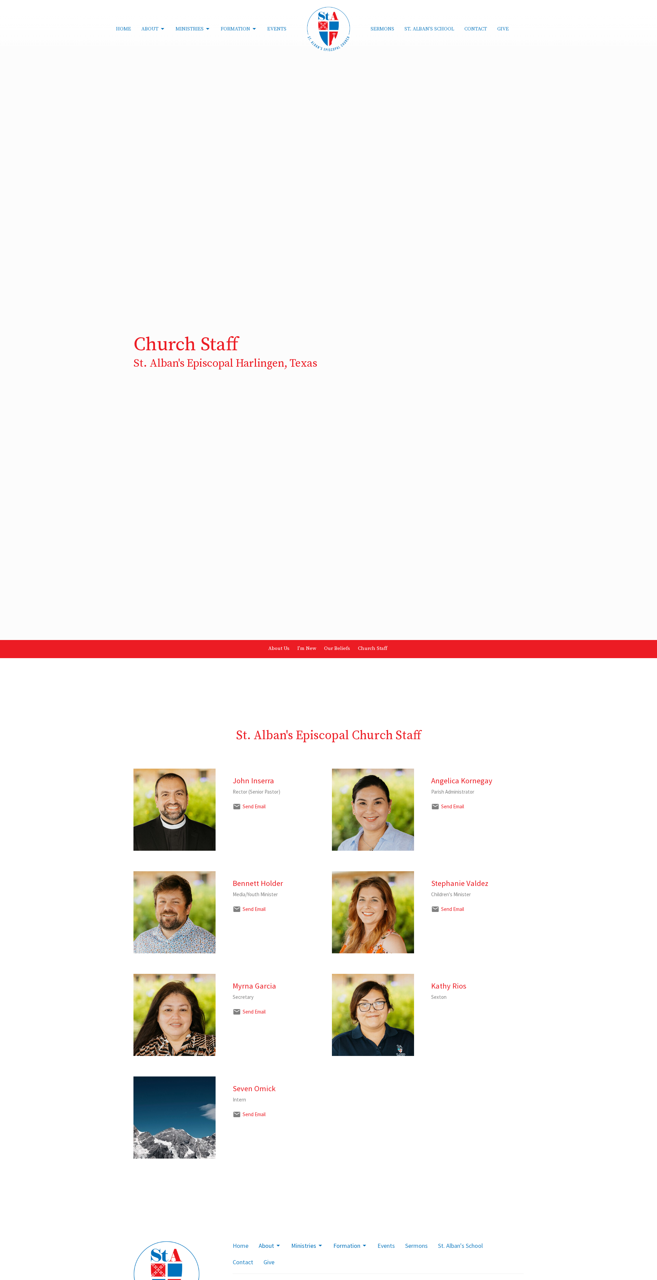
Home (123, 29)
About (149, 29)
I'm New (306, 648)
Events (276, 29)
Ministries (190, 29)
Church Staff (372, 648)
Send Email (254, 806)
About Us (278, 648)
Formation (235, 29)
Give (503, 29)
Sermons (382, 29)
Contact (475, 29)
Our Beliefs (337, 648)
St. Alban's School (429, 29)
